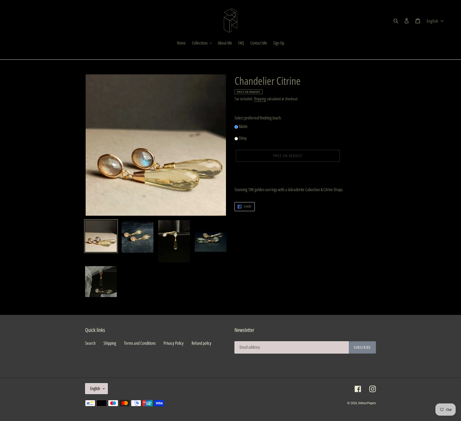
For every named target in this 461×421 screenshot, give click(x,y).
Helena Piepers (367, 402)
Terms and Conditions (140, 343)
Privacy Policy (174, 343)
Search (90, 343)
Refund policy (201, 343)
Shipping (260, 98)
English (95, 388)
